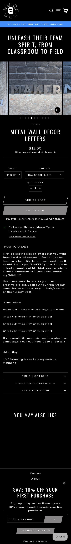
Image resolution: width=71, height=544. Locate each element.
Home (35, 124)
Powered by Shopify (35, 541)
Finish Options (35, 376)
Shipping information (35, 383)
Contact (35, 473)
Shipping (20, 152)
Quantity (35, 182)
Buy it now (35, 210)
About (35, 478)
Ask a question (35, 390)
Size (13, 168)
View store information (22, 236)
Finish (44, 168)
